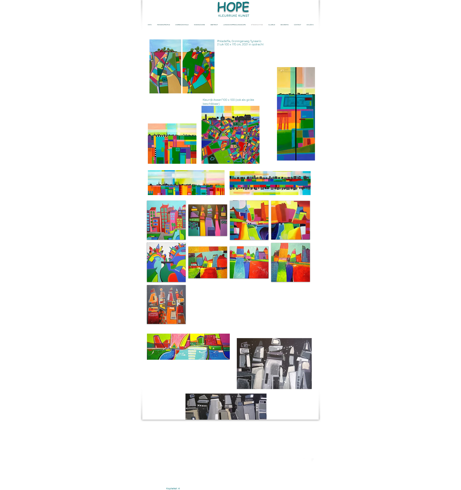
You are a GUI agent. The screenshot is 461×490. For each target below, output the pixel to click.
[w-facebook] (305, 459)
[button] (166, 220)
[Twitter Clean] (308, 459)
